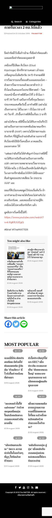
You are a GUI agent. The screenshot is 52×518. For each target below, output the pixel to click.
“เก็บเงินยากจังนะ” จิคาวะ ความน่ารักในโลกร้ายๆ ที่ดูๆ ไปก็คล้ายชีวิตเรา (13, 453)
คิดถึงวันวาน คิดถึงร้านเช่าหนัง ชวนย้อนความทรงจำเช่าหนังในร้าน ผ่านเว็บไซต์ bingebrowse (15, 297)
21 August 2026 (36, 391)
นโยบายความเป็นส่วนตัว (26, 495)
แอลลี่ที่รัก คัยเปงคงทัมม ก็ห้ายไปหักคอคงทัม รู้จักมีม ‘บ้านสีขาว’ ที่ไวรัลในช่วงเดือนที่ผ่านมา (14, 368)
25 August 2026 (36, 302)
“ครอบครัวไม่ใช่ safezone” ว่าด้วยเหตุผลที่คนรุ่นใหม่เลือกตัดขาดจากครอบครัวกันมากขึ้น (14, 413)
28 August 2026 (16, 283)
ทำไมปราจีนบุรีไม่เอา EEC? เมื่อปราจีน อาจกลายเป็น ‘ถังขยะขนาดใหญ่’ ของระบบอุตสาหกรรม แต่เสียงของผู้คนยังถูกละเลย (37, 372)
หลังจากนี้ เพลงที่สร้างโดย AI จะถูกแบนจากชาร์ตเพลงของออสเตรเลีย (35, 294)
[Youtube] (24, 487)
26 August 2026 (36, 261)
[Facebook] (8, 324)
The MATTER (36, 33)
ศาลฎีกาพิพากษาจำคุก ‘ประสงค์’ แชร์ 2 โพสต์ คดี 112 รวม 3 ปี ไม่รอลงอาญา (36, 253)
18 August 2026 (12, 383)
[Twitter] (16, 324)
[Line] (23, 324)
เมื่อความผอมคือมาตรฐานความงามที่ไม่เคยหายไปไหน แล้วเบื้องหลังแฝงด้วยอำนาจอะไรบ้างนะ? (37, 415)
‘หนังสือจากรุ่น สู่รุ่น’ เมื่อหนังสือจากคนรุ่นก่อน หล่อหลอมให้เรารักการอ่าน (37, 453)
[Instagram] (28, 487)
